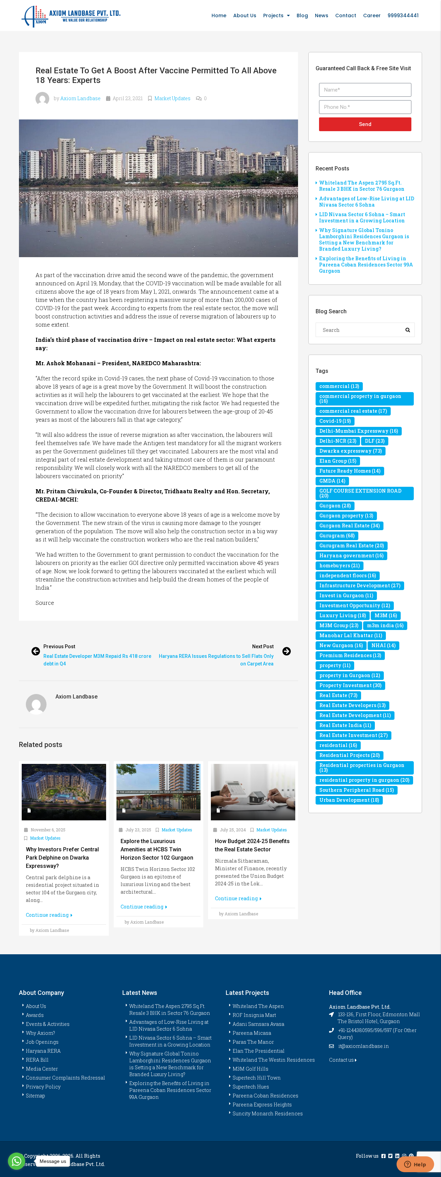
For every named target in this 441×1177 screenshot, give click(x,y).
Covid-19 (335, 421)
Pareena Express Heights (262, 1104)
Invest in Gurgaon (346, 595)
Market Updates (172, 98)
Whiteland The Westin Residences (274, 1060)
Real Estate (338, 695)
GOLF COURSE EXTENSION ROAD (360, 493)
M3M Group (338, 625)
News (321, 15)
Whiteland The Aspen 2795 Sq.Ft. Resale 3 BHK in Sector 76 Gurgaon (361, 185)
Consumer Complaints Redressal (65, 1077)
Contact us (342, 1060)
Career (372, 15)
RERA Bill (37, 1060)
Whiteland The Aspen (258, 1006)
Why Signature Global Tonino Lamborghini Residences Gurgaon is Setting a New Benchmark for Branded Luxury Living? (364, 239)
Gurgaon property (346, 515)
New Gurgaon (341, 645)
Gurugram (337, 535)
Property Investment (350, 685)
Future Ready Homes (349, 470)
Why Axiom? (40, 1033)
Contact (345, 15)
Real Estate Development (355, 715)
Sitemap (35, 1095)
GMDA (332, 480)
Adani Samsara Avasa (258, 1024)
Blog (302, 15)
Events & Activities (48, 1024)
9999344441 (403, 15)
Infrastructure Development (359, 585)
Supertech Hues (251, 1086)
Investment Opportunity (354, 605)
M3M (386, 615)
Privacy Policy (43, 1086)
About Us (244, 15)
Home (219, 15)
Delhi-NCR (337, 441)
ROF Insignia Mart (254, 1015)
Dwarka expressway (350, 451)
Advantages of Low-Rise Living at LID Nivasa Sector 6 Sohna (366, 201)
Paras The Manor (253, 1042)
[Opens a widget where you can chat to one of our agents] (415, 1165)
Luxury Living (342, 615)
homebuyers (339, 565)
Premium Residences (350, 655)
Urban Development (349, 800)
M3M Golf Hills (250, 1068)
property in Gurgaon (349, 675)
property (334, 665)
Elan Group (337, 461)
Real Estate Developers (352, 705)
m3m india (385, 625)
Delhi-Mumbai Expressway (358, 431)
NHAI (383, 645)
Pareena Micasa (252, 1033)
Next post (263, 646)
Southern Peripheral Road (356, 790)
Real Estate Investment (353, 735)
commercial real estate (353, 411)
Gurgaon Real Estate (349, 525)
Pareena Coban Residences (265, 1095)
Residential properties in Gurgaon (361, 767)
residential (338, 745)
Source (44, 602)
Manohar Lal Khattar (350, 635)
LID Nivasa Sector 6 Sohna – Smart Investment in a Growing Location (362, 217)
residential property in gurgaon (364, 780)
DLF (374, 441)
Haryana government (351, 555)
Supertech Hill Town (257, 1077)
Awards (35, 1015)
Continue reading (48, 915)
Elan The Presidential (259, 1051)
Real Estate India (345, 725)
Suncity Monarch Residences (268, 1113)
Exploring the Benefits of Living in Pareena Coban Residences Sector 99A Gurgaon (366, 264)
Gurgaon (335, 505)
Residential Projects (349, 755)
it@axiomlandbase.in (363, 1046)
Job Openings (42, 1042)
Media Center (42, 1068)
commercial (339, 386)
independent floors (347, 575)
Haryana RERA (43, 1051)
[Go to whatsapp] (16, 1161)
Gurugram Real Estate (351, 545)
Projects (273, 15)
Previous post (59, 646)
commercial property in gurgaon (360, 398)
